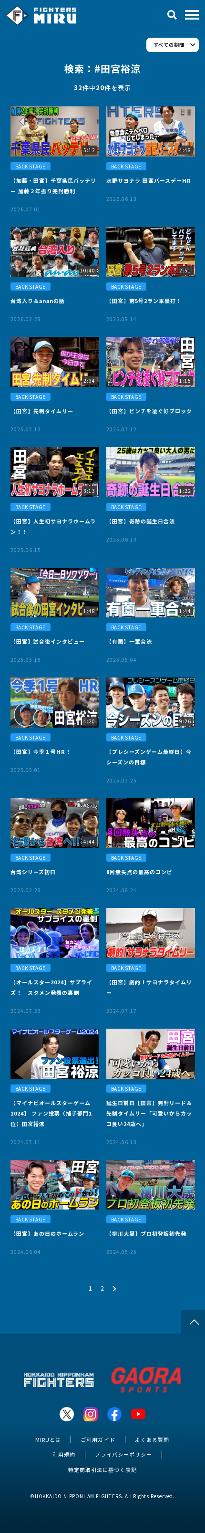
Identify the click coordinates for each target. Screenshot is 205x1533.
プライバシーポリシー (123, 1454)
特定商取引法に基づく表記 (102, 1469)
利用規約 (63, 1454)
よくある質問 (152, 1439)
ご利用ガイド (98, 1439)
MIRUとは (48, 1439)
